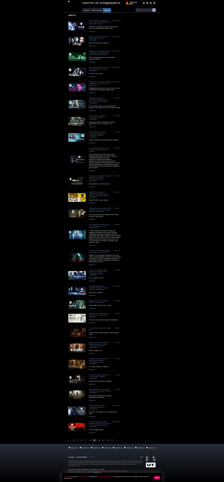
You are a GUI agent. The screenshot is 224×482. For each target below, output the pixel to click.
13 (94, 440)
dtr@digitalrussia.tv (97, 472)
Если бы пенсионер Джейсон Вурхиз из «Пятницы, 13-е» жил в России (99, 251)
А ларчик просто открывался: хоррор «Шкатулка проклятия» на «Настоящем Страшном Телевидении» (100, 178)
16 (107, 440)
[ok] (147, 3)
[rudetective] (129, 450)
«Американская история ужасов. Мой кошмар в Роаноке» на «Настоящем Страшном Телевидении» (100, 209)
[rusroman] (140, 450)
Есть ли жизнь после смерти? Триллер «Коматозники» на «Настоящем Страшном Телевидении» (97, 134)
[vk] (144, 3)
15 (103, 440)
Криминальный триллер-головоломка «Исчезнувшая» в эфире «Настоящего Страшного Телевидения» (98, 100)
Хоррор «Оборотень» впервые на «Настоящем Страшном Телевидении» (99, 38)
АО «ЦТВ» (67, 476)
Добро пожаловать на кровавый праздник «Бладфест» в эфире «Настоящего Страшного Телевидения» (98, 345)
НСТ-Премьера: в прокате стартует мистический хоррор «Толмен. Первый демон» (99, 226)
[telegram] (151, 3)
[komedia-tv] (117, 450)
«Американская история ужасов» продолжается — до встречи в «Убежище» (98, 315)
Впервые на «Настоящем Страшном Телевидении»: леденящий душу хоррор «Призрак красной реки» (99, 52)
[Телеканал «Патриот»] (151, 450)
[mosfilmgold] (106, 450)
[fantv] (95, 450)
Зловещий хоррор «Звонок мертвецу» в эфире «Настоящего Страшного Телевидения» (99, 287)
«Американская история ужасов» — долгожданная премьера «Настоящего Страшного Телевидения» (99, 361)
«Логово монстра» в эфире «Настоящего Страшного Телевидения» (97, 407)
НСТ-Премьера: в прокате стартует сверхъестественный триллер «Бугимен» (99, 149)
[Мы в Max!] (154, 3)
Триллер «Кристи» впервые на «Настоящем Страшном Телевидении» (98, 117)
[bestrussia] (84, 450)
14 (98, 440)
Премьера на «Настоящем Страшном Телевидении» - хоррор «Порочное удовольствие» (100, 83)
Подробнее (92, 31)
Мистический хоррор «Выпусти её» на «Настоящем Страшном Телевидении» (99, 376)
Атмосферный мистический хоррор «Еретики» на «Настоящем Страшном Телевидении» (100, 391)
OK (157, 477)
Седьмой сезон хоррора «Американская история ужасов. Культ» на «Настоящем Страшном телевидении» (99, 194)
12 (90, 440)
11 (85, 440)
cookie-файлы (82, 476)
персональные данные (105, 476)
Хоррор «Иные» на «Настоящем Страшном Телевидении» (98, 301)
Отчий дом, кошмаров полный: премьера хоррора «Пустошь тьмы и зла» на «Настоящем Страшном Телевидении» (100, 424)
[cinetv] (73, 450)
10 (81, 440)
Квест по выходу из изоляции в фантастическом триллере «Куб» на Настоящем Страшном (99, 22)
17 (112, 440)
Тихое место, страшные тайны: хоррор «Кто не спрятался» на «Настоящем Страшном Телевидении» (98, 272)
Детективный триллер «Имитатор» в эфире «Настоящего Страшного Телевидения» (100, 68)
